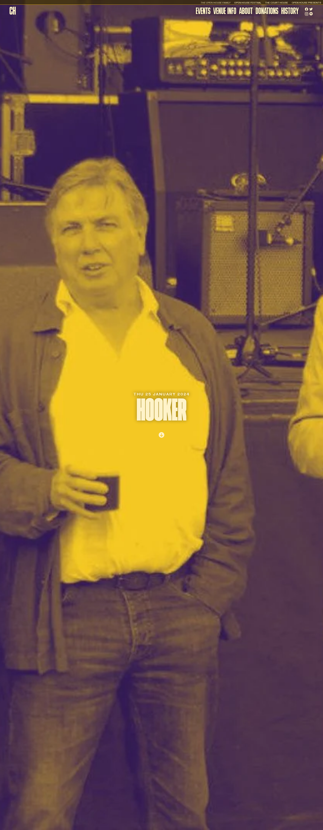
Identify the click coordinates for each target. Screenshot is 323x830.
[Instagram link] (306, 13)
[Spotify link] (311, 13)
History (290, 11)
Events (203, 11)
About (246, 11)
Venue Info (224, 11)
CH (12, 11)
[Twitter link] (311, 9)
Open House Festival (247, 2)
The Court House (276, 2)
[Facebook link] (306, 9)
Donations (267, 11)
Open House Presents (306, 2)
